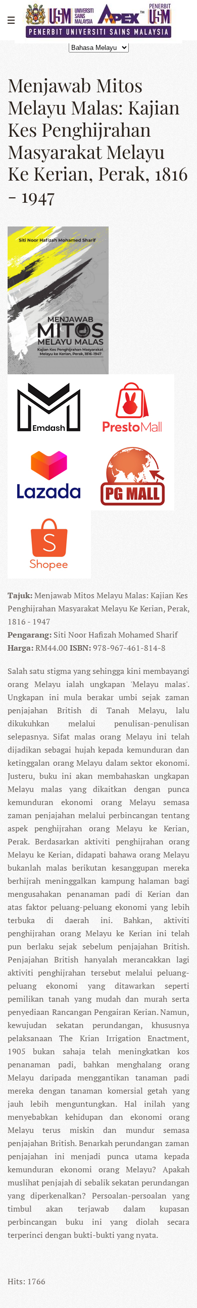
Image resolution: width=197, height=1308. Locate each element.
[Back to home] (98, 20)
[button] (13, 20)
